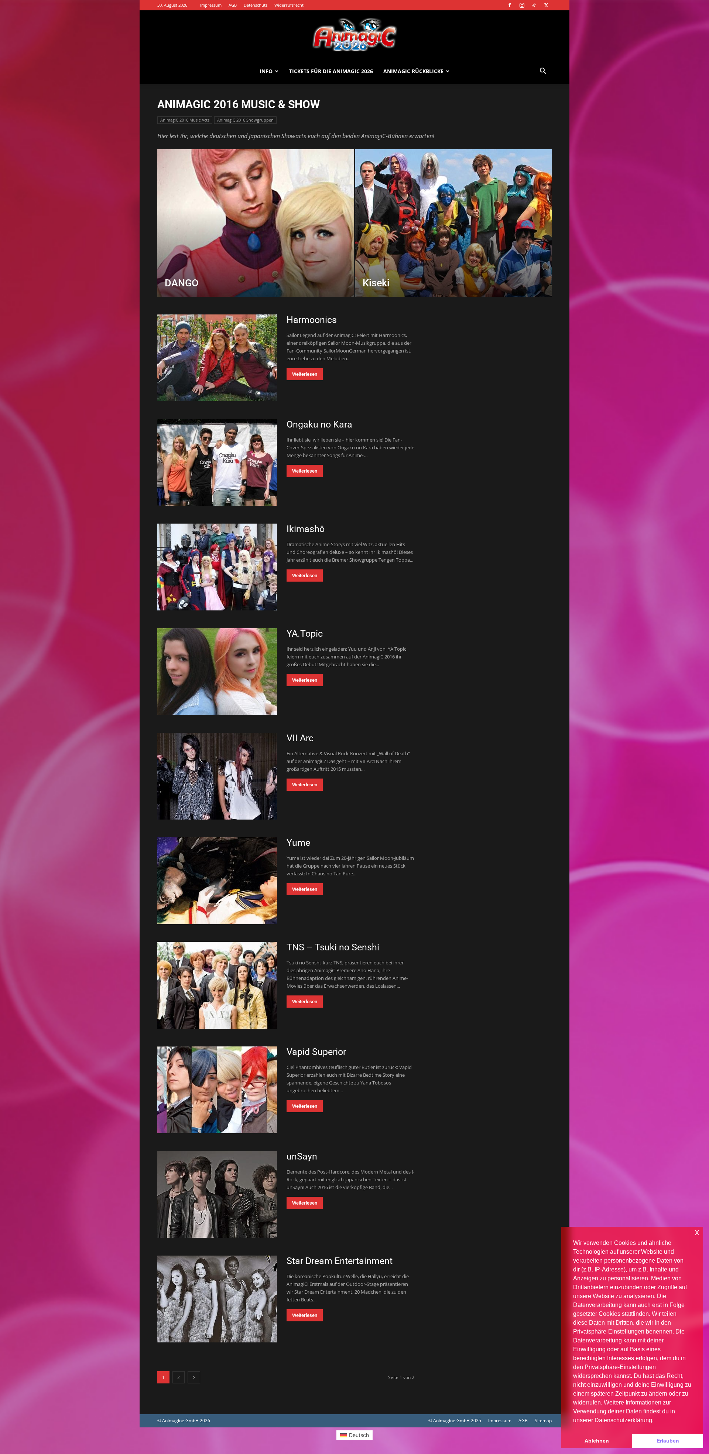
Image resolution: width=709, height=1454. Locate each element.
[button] (543, 71)
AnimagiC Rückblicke (413, 71)
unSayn (302, 1156)
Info (266, 71)
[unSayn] (217, 1194)
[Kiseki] (453, 234)
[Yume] (217, 880)
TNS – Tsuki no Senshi (333, 947)
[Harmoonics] (217, 357)
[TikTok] (534, 5)
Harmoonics (312, 319)
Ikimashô (306, 529)
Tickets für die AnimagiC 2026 (331, 71)
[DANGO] (255, 234)
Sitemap (543, 1420)
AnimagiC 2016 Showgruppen (245, 120)
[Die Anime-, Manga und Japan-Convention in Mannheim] (354, 34)
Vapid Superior (316, 1051)
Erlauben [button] (668, 1441)
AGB (233, 5)
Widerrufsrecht (289, 5)
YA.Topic (305, 633)
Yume (298, 842)
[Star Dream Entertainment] (217, 1299)
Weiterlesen (304, 374)
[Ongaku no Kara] (217, 462)
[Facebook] (509, 5)
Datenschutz (255, 5)
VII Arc (300, 738)
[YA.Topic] (217, 671)
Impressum (211, 5)
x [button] (697, 1232)
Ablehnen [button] (597, 1441)
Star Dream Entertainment (340, 1261)
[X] (546, 5)
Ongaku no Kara (319, 424)
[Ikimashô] (217, 567)
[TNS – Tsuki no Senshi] (217, 985)
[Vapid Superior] (217, 1089)
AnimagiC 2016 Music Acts (184, 120)
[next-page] (194, 1377)
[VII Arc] (217, 776)
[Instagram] (521, 5)
